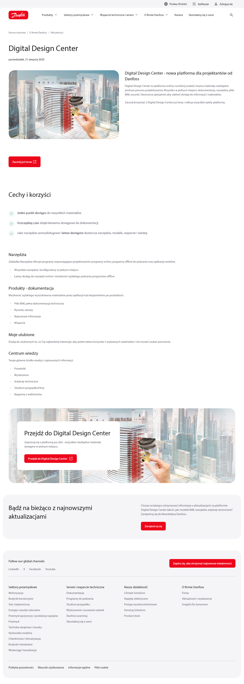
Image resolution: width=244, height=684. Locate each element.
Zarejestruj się (153, 526)
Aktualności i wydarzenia (197, 598)
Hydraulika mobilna (20, 633)
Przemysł (14, 621)
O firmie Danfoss (38, 32)
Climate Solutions (134, 593)
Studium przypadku (78, 604)
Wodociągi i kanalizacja (23, 650)
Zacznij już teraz (22, 162)
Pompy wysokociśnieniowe (140, 604)
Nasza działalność (136, 587)
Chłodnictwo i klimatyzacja (25, 638)
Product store (132, 615)
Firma (185, 593)
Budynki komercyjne (21, 598)
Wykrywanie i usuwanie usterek (85, 610)
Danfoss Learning (76, 615)
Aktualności (57, 32)
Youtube (50, 569)
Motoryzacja (16, 593)
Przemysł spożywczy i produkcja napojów (33, 615)
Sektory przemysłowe (23, 587)
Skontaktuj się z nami (79, 621)
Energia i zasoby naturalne (24, 610)
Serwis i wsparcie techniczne (85, 587)
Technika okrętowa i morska (25, 627)
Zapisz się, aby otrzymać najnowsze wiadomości (202, 563)
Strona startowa (17, 32)
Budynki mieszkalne (21, 644)
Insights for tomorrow (195, 604)
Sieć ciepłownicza (19, 604)
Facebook (35, 569)
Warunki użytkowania (51, 667)
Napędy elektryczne (136, 598)
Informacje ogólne (79, 667)
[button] (200, 4)
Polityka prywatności (21, 667)
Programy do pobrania (79, 598)
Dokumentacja (75, 593)
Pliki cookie (101, 667)
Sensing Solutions (134, 610)
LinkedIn (14, 569)
